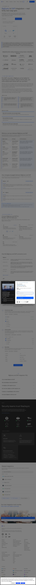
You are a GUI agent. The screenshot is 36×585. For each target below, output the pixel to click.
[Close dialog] (34, 282)
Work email (18, 291)
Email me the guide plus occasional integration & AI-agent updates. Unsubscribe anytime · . (25, 295)
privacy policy (24, 295)
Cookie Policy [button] (25, 580)
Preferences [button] (10, 581)
